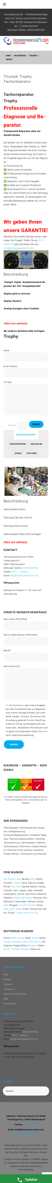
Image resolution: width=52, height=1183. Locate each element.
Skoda (19, 909)
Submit (36, 424)
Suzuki (7, 949)
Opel (6, 905)
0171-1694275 (30, 1124)
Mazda (17, 897)
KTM (30, 941)
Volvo (26, 912)
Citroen (16, 883)
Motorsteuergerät (26, 435)
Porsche (23, 905)
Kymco (37, 941)
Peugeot (32, 945)
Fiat (13, 886)
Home (8, 56)
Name (6, 350)
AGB (6, 999)
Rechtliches (9, 1003)
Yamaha (25, 949)
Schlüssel (32, 453)
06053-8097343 (36, 30)
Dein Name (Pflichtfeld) (15, 619)
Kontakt (7, 979)
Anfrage (7, 382)
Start (6, 974)
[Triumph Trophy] (26, 250)
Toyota (19, 912)
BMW (32, 879)
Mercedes (27, 897)
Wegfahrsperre (18, 444)
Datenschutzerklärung (15, 994)
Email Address (10, 366)
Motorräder (20, 56)
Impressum (9, 989)
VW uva (34, 912)
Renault (32, 905)
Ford (18, 886)
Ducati (34, 938)
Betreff (7, 650)
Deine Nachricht (12, 666)
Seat (12, 909)
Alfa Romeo (9, 879)
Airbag (18, 453)
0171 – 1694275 (20, 571)
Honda (7, 941)
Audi (18, 879)
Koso (24, 941)
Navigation (36, 444)
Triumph (33, 56)
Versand (8, 984)
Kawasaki (16, 941)
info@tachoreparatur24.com (19, 248)
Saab (6, 909)
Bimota (20, 938)
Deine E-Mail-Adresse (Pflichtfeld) (20, 635)
